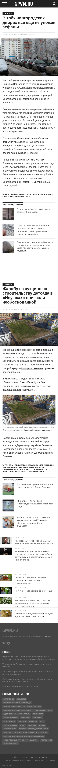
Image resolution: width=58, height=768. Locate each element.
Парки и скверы (10, 718)
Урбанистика (22, 196)
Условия (51, 760)
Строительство (39, 469)
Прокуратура (24, 714)
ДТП (50, 710)
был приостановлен (32, 368)
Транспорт (38, 714)
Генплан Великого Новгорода (22, 194)
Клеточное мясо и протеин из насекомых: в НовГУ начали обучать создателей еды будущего (33, 521)
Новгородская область (14, 706)
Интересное (8, 699)
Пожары (33, 721)
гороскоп (22, 721)
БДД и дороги (9, 714)
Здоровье (37, 718)
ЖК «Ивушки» (26, 467)
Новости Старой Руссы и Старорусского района (25, 733)
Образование (10, 469)
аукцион (45, 360)
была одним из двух (24, 386)
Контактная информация (34, 757)
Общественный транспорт (15, 740)
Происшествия (34, 706)
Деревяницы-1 (10, 467)
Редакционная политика (18, 760)
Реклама (39, 760)
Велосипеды (9, 721)
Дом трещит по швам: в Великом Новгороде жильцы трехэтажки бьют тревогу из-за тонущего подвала (35, 246)
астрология (46, 740)
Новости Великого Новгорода (17, 710)
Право (42, 725)
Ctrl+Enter (46, 636)
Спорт (22, 725)
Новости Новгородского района (33, 729)
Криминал (25, 718)
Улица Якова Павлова (15, 472)
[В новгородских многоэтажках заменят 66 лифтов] (8, 214)
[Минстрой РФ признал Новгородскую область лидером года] (8, 505)
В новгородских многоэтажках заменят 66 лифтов (33, 210)
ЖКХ (50, 194)
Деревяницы (46, 465)
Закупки (39, 467)
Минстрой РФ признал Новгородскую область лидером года (35, 504)
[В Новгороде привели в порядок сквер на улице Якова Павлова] (8, 489)
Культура (32, 725)
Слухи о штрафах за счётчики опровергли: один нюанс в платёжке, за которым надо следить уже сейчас (33, 229)
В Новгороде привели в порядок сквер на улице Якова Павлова (35, 485)
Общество (8, 196)
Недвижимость (10, 744)
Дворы (43, 194)
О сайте (14, 757)
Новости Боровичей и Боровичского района (23, 736)
